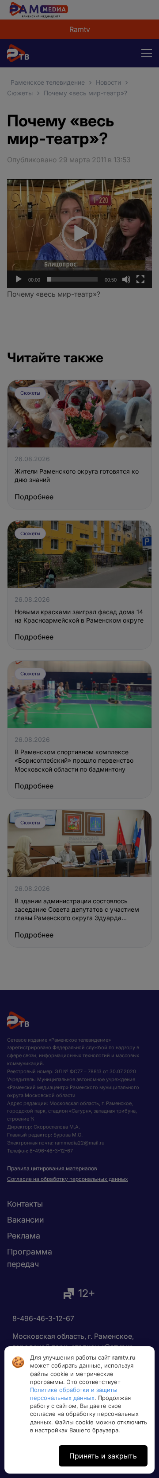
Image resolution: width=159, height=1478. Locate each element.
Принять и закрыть (103, 1455)
